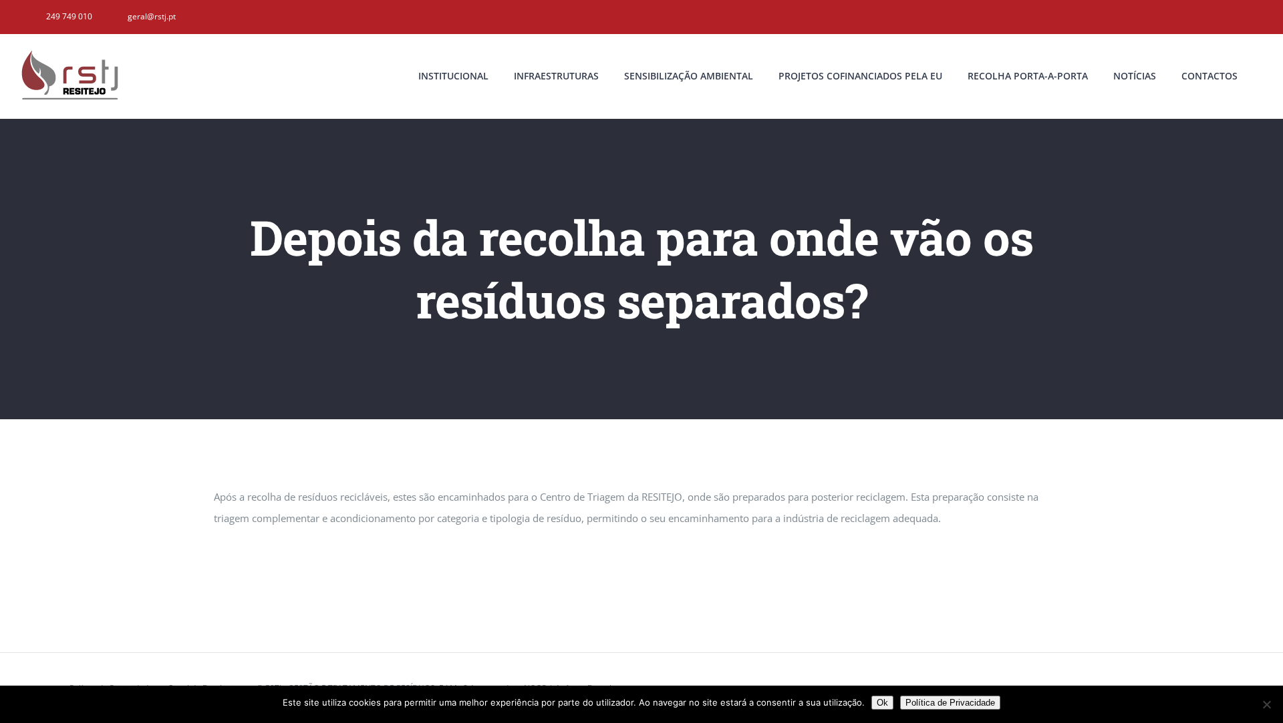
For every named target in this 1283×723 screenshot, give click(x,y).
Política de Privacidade (950, 703)
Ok (882, 703)
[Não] (1266, 704)
